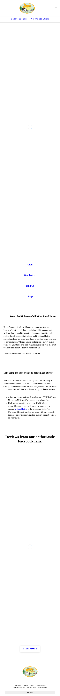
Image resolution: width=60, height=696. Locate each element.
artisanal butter (21, 442)
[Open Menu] (56, 8)
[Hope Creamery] (27, 8)
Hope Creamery (41, 19)
